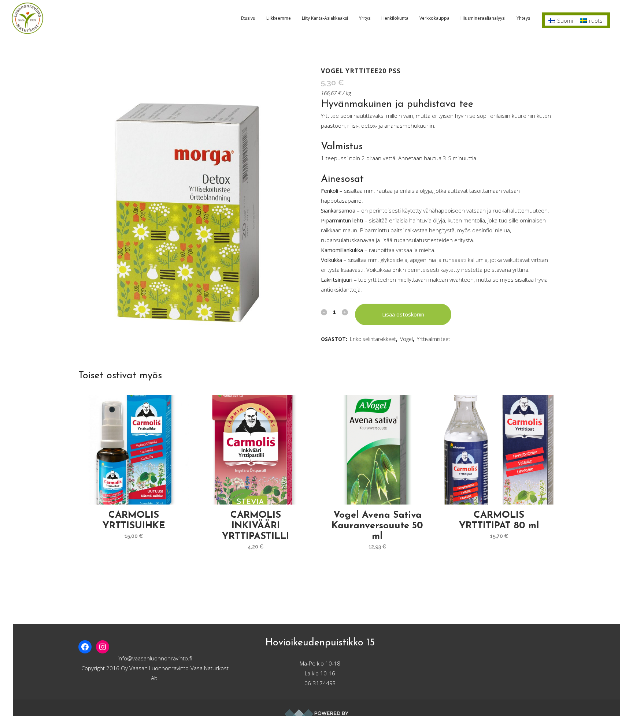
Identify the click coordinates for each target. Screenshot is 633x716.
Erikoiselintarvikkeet (373, 338)
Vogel (406, 338)
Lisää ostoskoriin (403, 314)
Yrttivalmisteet (433, 338)
